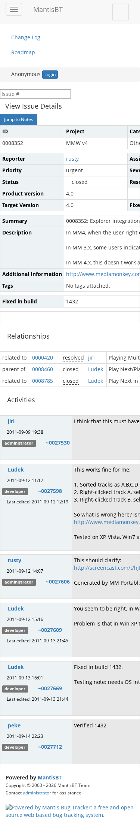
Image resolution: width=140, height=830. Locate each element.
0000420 (42, 357)
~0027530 (58, 442)
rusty (72, 158)
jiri (91, 357)
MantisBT (50, 777)
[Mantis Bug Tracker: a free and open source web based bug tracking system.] (70, 810)
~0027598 (50, 490)
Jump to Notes (18, 119)
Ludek (95, 369)
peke (14, 725)
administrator (37, 793)
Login (50, 74)
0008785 (42, 380)
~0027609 (50, 629)
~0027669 (50, 688)
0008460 (42, 369)
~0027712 (50, 746)
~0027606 (58, 581)
